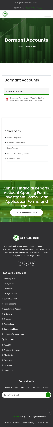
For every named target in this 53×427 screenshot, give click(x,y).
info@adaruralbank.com (26, 2)
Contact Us (8, 370)
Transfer (7, 319)
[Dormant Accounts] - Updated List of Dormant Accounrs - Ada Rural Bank (27, 99)
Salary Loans (9, 283)
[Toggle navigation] (47, 14)
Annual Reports (14, 137)
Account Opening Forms (18, 153)
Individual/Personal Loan (14, 334)
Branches (8, 360)
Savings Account (10, 294)
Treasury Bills (9, 278)
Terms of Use (42, 422)
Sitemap (16, 422)
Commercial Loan (11, 329)
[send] (48, 394)
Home (20, 46)
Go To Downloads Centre (26, 212)
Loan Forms (12, 148)
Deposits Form (13, 158)
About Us (7, 345)
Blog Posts (8, 355)
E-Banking (8, 314)
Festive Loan (9, 324)
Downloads (8, 365)
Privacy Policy (28, 422)
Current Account (10, 299)
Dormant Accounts (16, 142)
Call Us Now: (27, 8)
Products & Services (12, 350)
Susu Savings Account (12, 309)
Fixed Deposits (10, 304)
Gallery (8, 422)
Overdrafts (8, 289)
